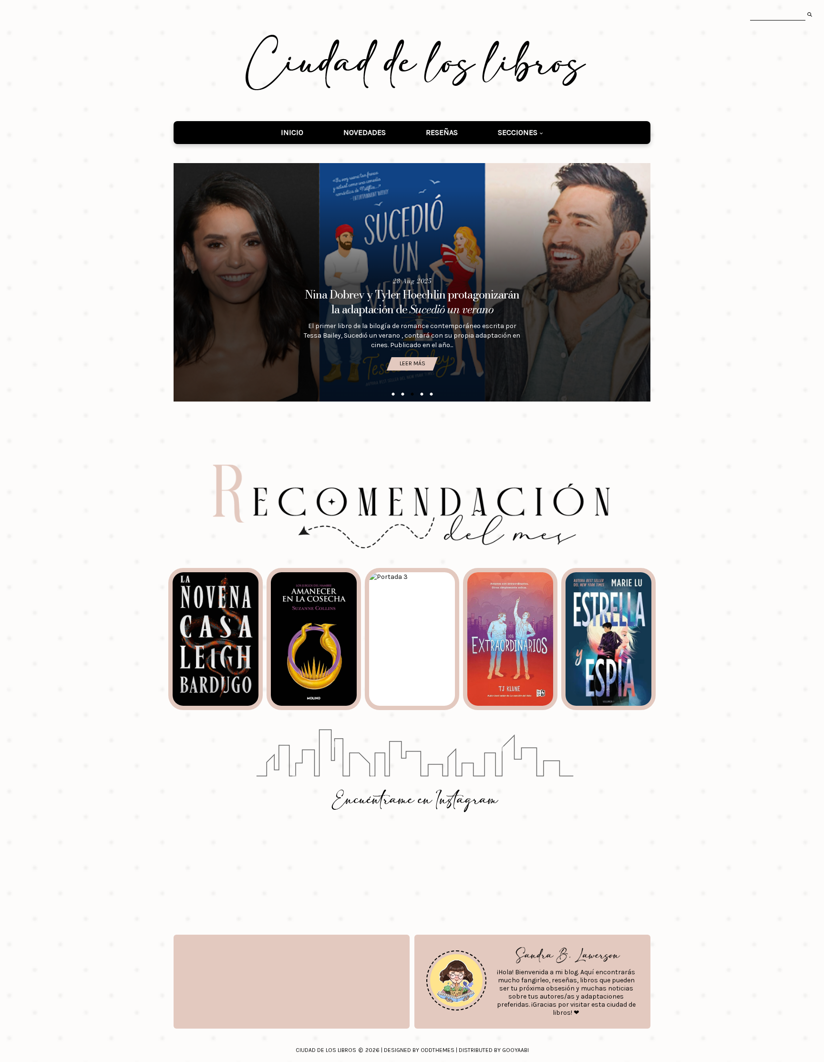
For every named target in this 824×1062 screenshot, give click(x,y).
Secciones (517, 132)
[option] (412, 282)
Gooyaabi (515, 1050)
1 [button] (393, 394)
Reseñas (442, 132)
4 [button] (421, 394)
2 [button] (402, 394)
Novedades (364, 132)
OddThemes (437, 1050)
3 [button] (412, 394)
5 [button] (431, 394)
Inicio (292, 132)
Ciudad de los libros (326, 1050)
